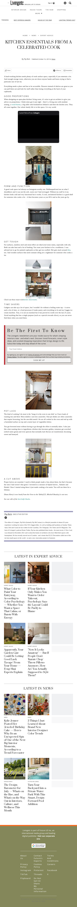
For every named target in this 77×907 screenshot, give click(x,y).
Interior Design (18, 10)
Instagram (25, 870)
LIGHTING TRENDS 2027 (67, 20)
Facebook (52, 870)
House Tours (36, 10)
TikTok (24, 874)
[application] (38, 127)
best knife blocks (24, 499)
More (38, 13)
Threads (38, 874)
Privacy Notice (12, 357)
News (34, 35)
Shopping (61, 10)
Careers (51, 864)
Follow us (58, 70)
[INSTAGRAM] (6, 517)
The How (49, 10)
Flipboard (25, 878)
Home (25, 35)
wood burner (16, 105)
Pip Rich (27, 59)
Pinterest (39, 870)
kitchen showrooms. (30, 300)
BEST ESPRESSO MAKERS (22, 20)
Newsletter (69, 70)
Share (9, 70)
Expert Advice (46, 35)
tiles (68, 250)
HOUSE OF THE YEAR (45, 20)
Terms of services (34, 355)
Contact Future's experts (38, 858)
